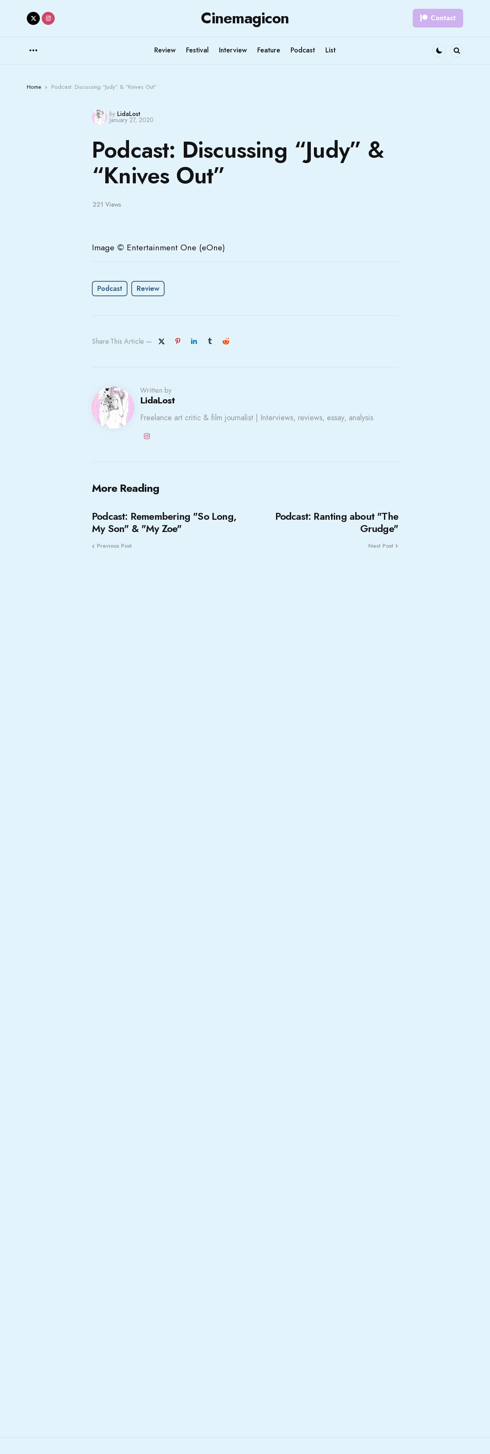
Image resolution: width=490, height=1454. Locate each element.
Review (148, 289)
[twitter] (33, 18)
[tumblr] (209, 341)
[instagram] (48, 18)
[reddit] (225, 341)
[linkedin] (193, 341)
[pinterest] (177, 341)
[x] (161, 341)
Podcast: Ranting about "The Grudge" (336, 522)
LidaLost (128, 113)
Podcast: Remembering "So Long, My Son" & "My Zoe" (164, 522)
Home (34, 87)
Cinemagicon (245, 18)
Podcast (109, 289)
